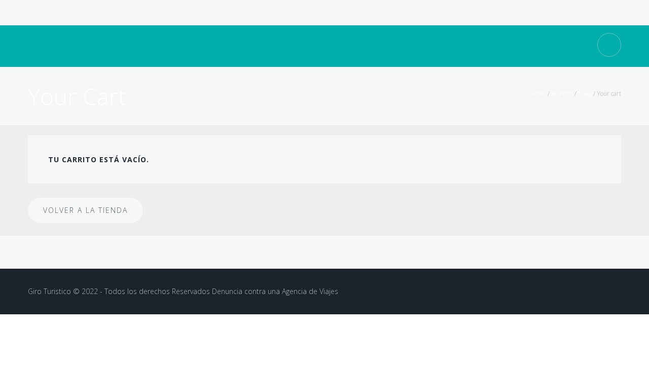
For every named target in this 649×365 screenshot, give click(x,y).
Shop (585, 93)
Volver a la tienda (85, 210)
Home (537, 93)
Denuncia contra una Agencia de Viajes (275, 291)
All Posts (562, 93)
